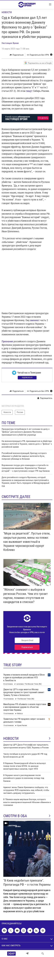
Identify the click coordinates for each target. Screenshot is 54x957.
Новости (7, 12)
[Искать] (42, 953)
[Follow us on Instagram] (23, 930)
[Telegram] (27, 953)
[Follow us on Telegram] (30, 930)
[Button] (17, 55)
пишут (29, 90)
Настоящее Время (10, 43)
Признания (7, 341)
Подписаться (27, 378)
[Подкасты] (42, 930)
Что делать (43, 118)
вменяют (35, 320)
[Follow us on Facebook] (4, 930)
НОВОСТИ (11, 738)
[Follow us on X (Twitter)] (10, 930)
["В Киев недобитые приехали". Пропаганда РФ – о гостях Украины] (27, 849)
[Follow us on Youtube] (17, 930)
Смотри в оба (15, 816)
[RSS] (36, 930)
